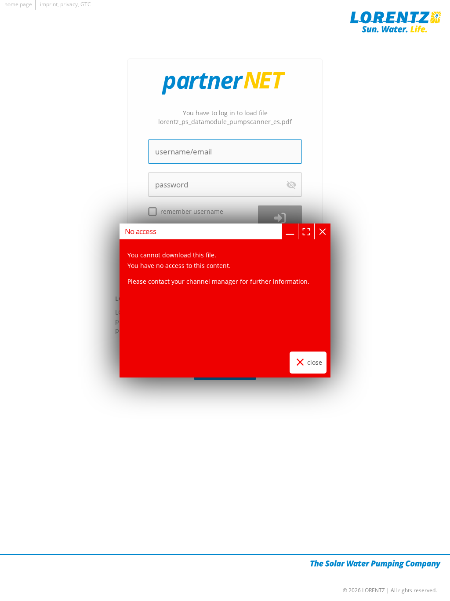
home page (18, 4)
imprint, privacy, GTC (65, 4)
